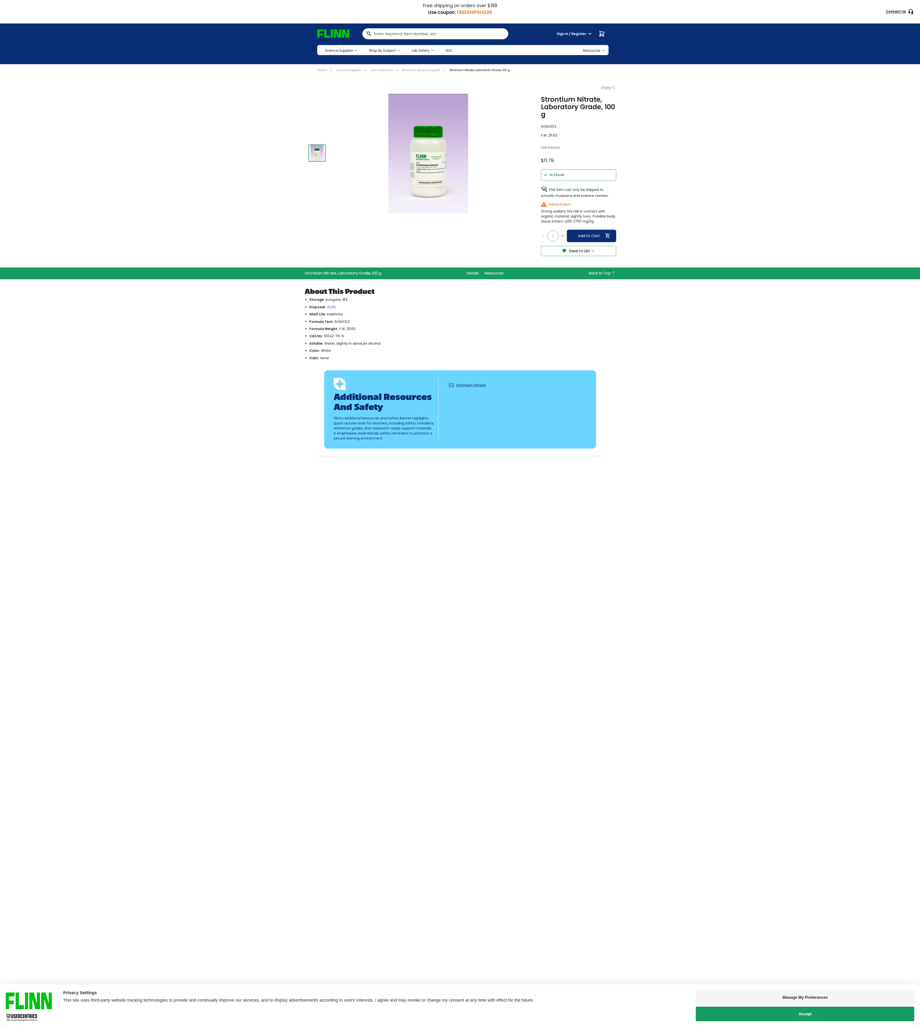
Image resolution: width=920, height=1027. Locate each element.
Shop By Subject (382, 50)
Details (472, 273)
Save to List (579, 251)
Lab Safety (421, 50)
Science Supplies (339, 50)
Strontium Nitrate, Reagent (421, 70)
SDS (449, 50)
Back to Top (600, 273)
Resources (493, 273)
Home (322, 70)
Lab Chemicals (381, 70)
